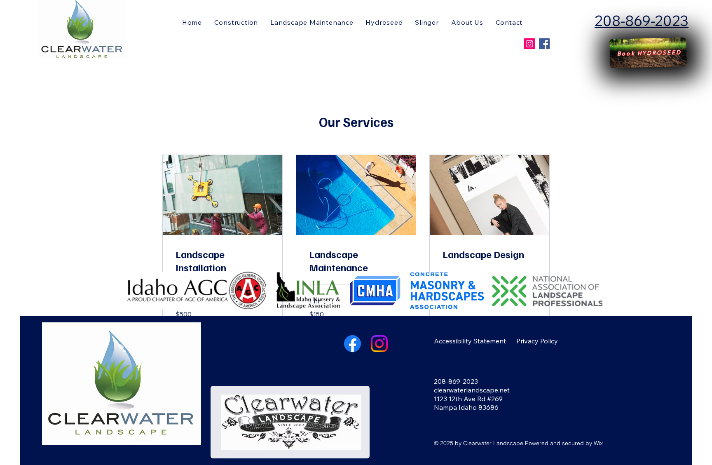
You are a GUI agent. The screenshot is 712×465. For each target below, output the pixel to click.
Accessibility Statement (470, 341)
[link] (222, 261)
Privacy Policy (537, 341)
